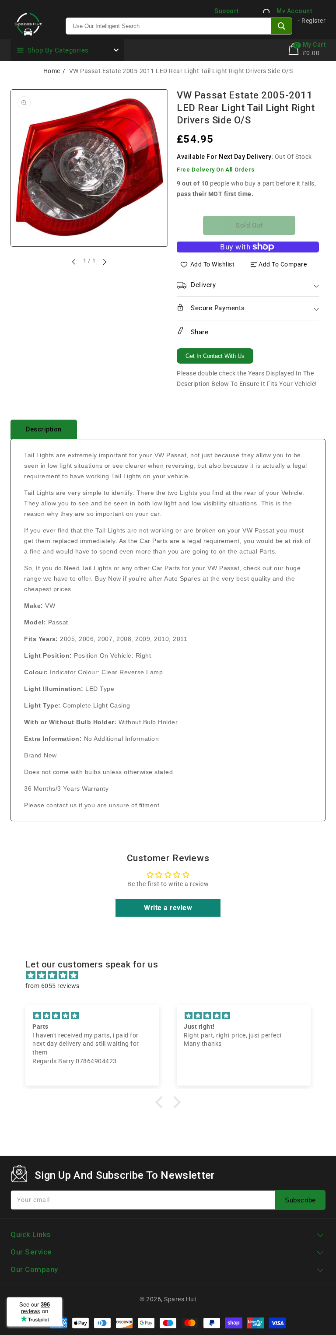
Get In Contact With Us (215, 356)
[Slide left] (74, 261)
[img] (172, 975)
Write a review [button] (168, 908)
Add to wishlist (212, 264)
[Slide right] (104, 261)
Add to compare (283, 264)
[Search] (281, 26)
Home (51, 70)
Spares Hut (180, 1299)
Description (44, 429)
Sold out (249, 225)
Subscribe (300, 1200)
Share (198, 332)
